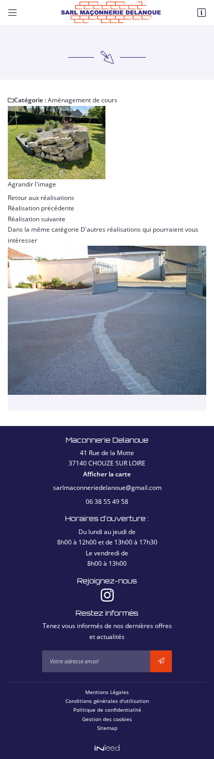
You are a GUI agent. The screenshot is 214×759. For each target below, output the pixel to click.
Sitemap (107, 727)
